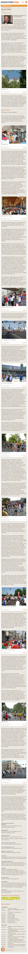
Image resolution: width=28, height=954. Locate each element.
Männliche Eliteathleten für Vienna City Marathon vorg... (17, 932)
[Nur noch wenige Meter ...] (14, 381)
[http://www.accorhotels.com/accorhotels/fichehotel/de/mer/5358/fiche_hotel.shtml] (14, 111)
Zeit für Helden (11, 921)
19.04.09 (3, 922)
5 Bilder (24, 310)
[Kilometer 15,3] (14, 515)
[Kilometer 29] (14, 720)
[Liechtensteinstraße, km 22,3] (14, 648)
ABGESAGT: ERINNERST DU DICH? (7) (16, 910)
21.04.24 (3, 908)
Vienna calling (11, 917)
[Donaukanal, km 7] (14, 451)
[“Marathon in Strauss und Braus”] (7, 940)
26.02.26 (3, 934)
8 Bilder (24, 342)
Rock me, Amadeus (12, 908)
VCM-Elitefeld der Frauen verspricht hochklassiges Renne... (16, 929)
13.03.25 (3, 946)
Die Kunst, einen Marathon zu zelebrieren (15, 913)
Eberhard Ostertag (7, 12)
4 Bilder (24, 147)
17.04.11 (3, 921)
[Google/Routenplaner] (18, 898)
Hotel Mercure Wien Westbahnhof (9, 112)
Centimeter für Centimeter (14, 920)
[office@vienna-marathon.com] (6, 898)
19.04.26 (3, 927)
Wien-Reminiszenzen (13, 918)
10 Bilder (24, 218)
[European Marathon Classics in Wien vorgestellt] (7, 934)
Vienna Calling (11, 916)
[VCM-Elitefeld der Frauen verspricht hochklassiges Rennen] (7, 929)
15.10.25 (3, 938)
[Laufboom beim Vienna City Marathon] (7, 944)
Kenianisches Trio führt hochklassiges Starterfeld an (16, 946)
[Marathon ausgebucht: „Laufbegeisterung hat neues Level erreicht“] (7, 938)
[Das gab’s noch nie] (7, 922)
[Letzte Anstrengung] (14, 778)
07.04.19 (3, 912)
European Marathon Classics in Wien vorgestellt (16, 935)
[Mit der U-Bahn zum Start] (14, 305)
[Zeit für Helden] (7, 921)
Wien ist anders (11, 914)
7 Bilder (24, 455)
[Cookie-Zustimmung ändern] (3, 949)
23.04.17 (3, 916)
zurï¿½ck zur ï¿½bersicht (8, 950)
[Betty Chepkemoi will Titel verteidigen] (7, 936)
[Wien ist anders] (7, 914)
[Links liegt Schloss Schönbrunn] (14, 605)
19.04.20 (3, 910)
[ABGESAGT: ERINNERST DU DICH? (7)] (7, 910)
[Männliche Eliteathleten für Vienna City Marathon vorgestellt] (7, 932)
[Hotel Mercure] (14, 87)
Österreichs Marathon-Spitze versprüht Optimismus (17, 942)
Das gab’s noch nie (12, 922)
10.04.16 (3, 917)
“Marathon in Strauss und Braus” (15, 940)
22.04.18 (3, 914)
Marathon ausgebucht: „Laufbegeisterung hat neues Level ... (16, 938)
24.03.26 (3, 929)
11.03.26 (3, 932)
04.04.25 (3, 942)
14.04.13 (3, 918)
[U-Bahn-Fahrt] (14, 143)
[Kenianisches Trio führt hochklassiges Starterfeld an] (7, 946)
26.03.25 (3, 944)
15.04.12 (3, 920)
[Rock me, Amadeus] (7, 908)
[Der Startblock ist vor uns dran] (14, 338)
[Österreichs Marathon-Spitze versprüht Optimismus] (7, 942)
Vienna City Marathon (7, 7)
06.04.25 (3, 940)
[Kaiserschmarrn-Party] (14, 214)
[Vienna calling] (7, 917)
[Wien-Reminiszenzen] (7, 918)
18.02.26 (3, 936)
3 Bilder (24, 92)
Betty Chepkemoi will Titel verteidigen (16, 936)
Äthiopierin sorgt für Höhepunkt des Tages (16, 927)
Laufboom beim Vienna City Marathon (16, 944)
